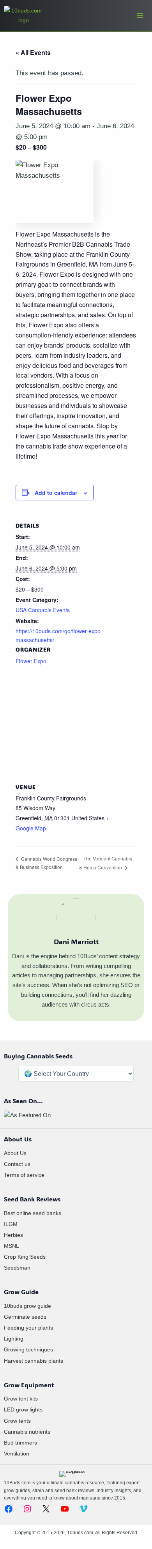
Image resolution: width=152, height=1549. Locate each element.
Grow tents (17, 1421)
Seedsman (17, 1268)
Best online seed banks (32, 1213)
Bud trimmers (20, 1442)
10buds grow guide (27, 1306)
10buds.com (80, 1532)
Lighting (13, 1338)
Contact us (17, 1164)
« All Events (33, 52)
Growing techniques (28, 1349)
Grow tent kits (21, 1398)
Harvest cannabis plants (33, 1361)
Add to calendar (56, 492)
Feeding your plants (28, 1328)
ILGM (11, 1224)
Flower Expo (31, 661)
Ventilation (16, 1453)
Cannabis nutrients (27, 1432)
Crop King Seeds (25, 1257)
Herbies (13, 1235)
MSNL (11, 1246)
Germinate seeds (25, 1317)
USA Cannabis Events (43, 610)
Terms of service (24, 1175)
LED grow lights (23, 1409)
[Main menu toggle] (140, 15)
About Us (15, 1153)
